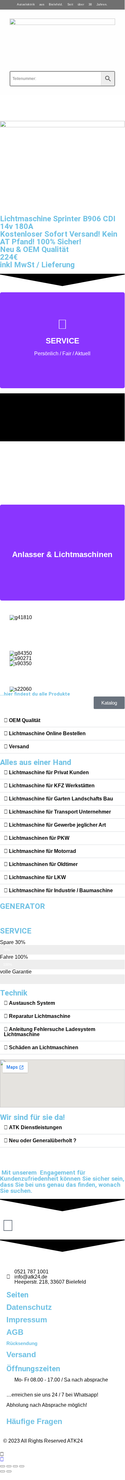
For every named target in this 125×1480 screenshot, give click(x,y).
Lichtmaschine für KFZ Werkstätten (52, 785)
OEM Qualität (24, 720)
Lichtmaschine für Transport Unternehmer (60, 812)
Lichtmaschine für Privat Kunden (49, 772)
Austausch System (32, 1003)
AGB (14, 1332)
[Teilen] (15, 1466)
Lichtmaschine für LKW (37, 877)
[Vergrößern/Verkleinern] (2, 1466)
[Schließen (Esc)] (21, 1466)
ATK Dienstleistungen (35, 1127)
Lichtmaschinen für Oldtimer (43, 864)
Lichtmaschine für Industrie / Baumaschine (61, 890)
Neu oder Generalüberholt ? (42, 1140)
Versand (19, 746)
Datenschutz (29, 1307)
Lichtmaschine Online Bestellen (47, 733)
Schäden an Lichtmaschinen (43, 1047)
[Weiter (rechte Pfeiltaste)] (9, 1471)
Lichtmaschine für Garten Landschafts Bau (61, 798)
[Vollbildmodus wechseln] (9, 1466)
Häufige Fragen (34, 1421)
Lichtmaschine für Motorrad (42, 851)
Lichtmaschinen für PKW (39, 838)
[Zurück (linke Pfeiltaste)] (2, 1471)
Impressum (26, 1319)
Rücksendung (21, 1343)
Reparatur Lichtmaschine (39, 1016)
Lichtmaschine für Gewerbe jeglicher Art (57, 825)
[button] (62, 720)
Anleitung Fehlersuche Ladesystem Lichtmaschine (49, 1032)
